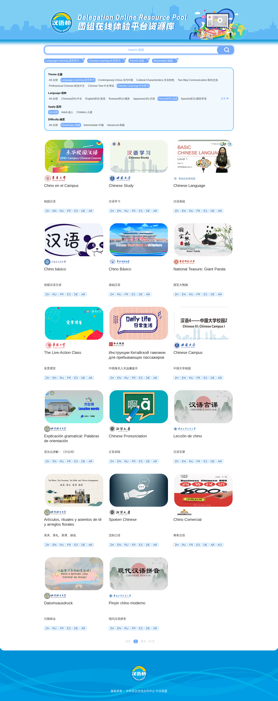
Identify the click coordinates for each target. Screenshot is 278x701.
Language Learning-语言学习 (65, 60)
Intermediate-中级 (94, 125)
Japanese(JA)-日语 (144, 98)
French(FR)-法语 (167, 98)
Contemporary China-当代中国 (115, 80)
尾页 (143, 641)
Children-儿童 (84, 112)
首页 (128, 641)
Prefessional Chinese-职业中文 (67, 85)
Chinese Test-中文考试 (101, 85)
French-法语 (139, 60)
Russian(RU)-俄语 (119, 98)
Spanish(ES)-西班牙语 (194, 98)
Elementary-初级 (165, 60)
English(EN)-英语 (95, 98)
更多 (223, 98)
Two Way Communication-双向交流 (198, 80)
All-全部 (53, 80)
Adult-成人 (67, 112)
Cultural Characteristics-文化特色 (155, 80)
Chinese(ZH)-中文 (71, 98)
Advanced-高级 (116, 125)
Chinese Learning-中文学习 (107, 60)
